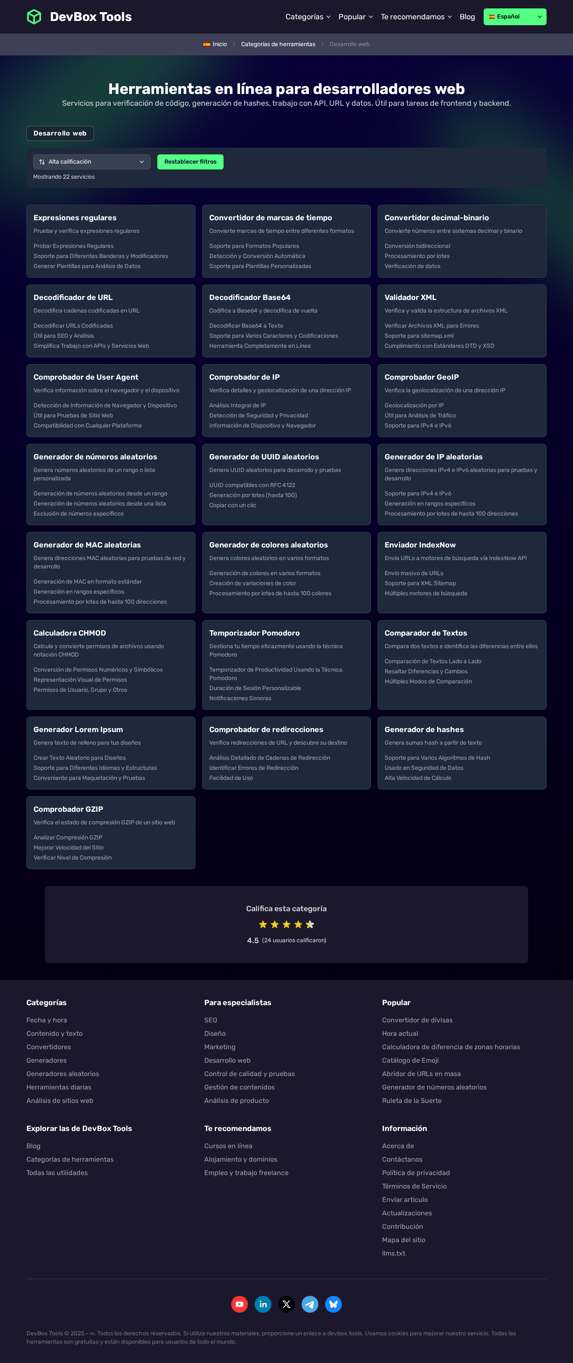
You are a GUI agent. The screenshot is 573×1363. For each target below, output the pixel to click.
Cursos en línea (228, 1146)
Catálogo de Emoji (410, 1060)
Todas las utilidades (57, 1173)
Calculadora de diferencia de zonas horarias (451, 1047)
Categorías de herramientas (70, 1159)
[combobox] (92, 161)
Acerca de (398, 1146)
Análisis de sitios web (60, 1101)
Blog (467, 16)
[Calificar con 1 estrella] (263, 925)
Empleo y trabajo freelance (246, 1173)
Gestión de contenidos (239, 1087)
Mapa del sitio (403, 1240)
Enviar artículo (405, 1200)
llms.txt (393, 1253)
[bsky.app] (333, 1304)
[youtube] (239, 1304)
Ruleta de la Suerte (412, 1101)
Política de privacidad (416, 1173)
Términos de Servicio (414, 1186)
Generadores (46, 1060)
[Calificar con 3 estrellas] (286, 925)
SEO (210, 1020)
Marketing (220, 1047)
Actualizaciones (407, 1213)
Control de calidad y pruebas (249, 1074)
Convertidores (48, 1047)
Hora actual (400, 1033)
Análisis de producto (236, 1101)
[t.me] (310, 1304)
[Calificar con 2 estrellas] (275, 925)
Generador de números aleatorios (434, 1087)
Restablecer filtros (190, 161)
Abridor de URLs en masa (421, 1074)
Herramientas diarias (58, 1087)
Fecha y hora (46, 1020)
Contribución (402, 1226)
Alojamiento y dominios (240, 1159)
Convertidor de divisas (417, 1020)
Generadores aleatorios (62, 1074)
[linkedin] (263, 1304)
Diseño (215, 1033)
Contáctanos (402, 1159)
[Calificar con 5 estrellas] (310, 925)
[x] (286, 1304)
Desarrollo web (227, 1060)
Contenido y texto (54, 1033)
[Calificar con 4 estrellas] (298, 925)
